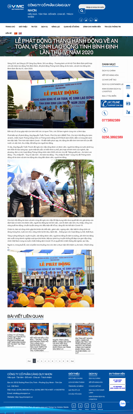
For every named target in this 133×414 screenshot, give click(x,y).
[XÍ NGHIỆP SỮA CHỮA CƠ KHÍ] (117, 387)
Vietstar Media (63, 407)
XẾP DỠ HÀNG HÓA (110, 75)
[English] (20, 33)
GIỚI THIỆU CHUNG (75, 378)
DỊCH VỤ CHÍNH (108, 70)
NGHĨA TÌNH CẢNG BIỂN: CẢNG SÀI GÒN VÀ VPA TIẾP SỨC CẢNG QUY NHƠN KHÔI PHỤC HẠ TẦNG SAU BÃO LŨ (62, 344)
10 (67, 360)
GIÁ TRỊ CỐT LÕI (74, 389)
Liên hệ (8, 33)
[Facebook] (81, 20)
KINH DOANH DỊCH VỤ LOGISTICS (111, 89)
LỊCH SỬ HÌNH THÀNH (76, 381)
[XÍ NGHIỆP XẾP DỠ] (117, 380)
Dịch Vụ (44, 26)
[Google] (91, 20)
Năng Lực (56, 26)
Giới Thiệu (23, 26)
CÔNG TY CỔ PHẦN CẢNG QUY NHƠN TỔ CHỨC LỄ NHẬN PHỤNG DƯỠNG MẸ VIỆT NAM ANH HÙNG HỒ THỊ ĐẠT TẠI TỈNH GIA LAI (16, 340)
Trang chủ (10, 26)
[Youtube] (96, 20)
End (72, 360)
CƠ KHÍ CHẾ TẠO (109, 79)
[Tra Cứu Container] (128, 95)
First (29, 360)
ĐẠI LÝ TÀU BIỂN (109, 95)
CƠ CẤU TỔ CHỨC (75, 393)
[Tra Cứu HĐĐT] (128, 103)
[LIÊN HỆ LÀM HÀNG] (128, 112)
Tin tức (34, 26)
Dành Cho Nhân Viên (92, 26)
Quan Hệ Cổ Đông (71, 26)
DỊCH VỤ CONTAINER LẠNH (113, 84)
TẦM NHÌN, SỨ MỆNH (76, 385)
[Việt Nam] (16, 33)
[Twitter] (86, 20)
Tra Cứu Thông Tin (113, 26)
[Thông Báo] (128, 87)
